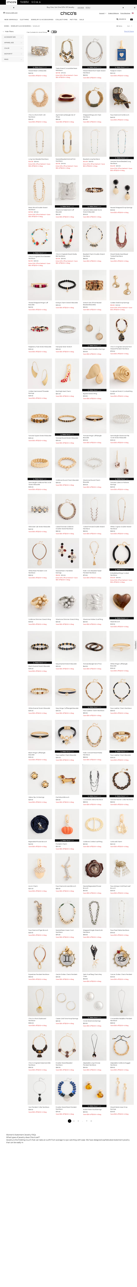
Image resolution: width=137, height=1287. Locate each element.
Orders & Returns (113, 13)
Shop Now (81, 7)
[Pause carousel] (134, 7)
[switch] (54, 32)
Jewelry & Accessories (21, 26)
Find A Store (129, 31)
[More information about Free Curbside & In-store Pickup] (48, 31)
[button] (131, 19)
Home (6, 26)
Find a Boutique (125, 13)
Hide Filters (9, 31)
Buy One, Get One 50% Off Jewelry (60, 7)
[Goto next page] (91, 1121)
